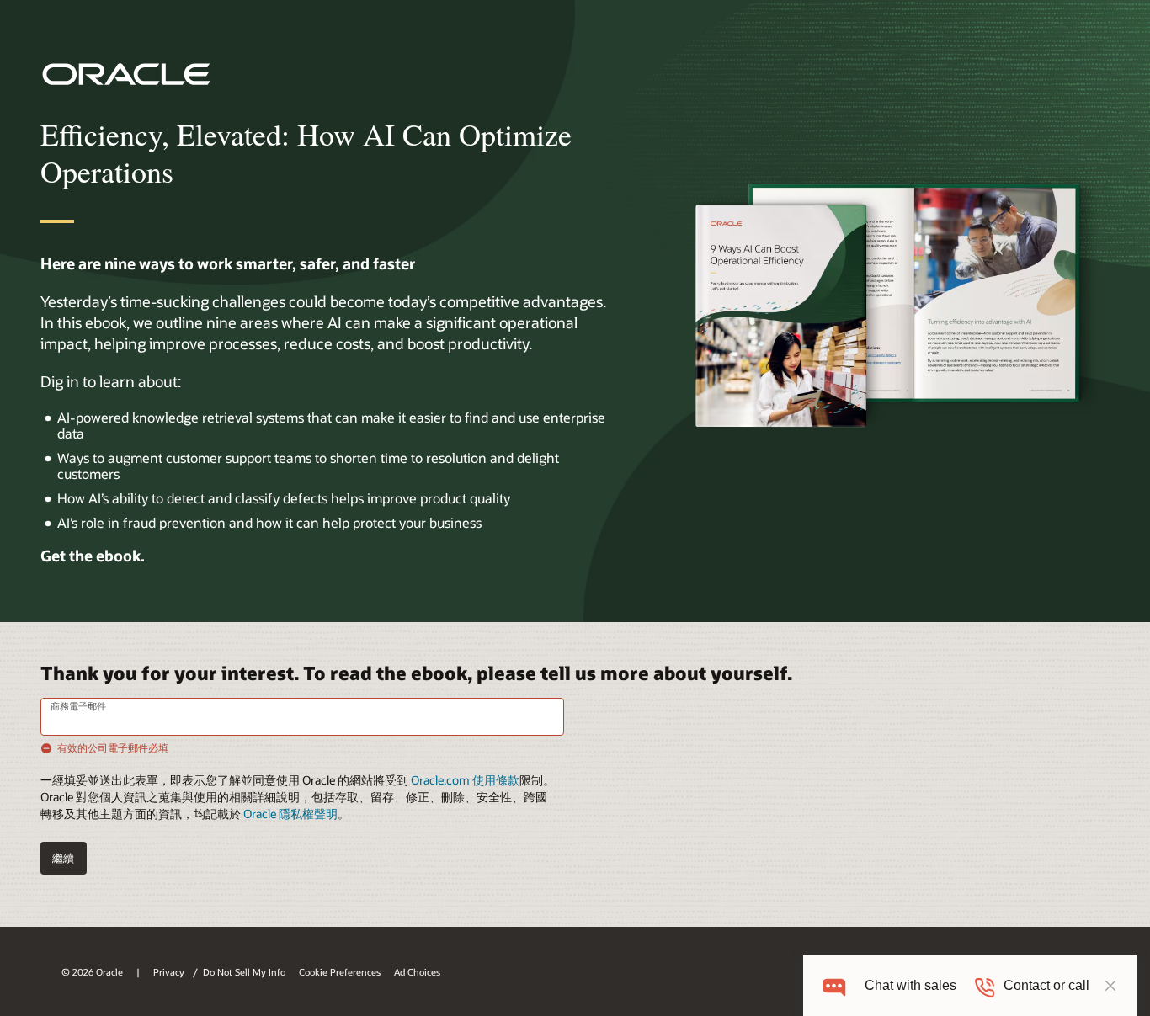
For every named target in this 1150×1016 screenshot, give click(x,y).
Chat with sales (910, 985)
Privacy (170, 971)
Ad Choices (417, 971)
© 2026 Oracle (92, 971)
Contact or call (1046, 985)
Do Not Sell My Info (244, 971)
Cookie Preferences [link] (340, 971)
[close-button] (1110, 985)
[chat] (834, 985)
